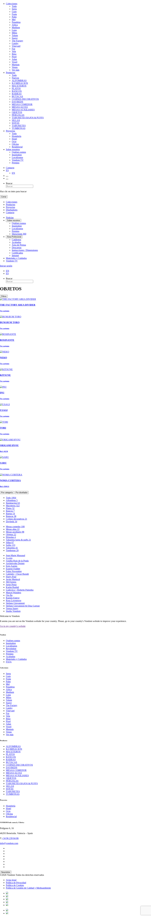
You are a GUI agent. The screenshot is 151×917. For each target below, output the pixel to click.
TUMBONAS (18, 128)
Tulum (15, 35)
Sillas (10, 542)
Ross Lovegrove (13, 600)
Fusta (14, 14)
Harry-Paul (11, 576)
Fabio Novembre (14, 571)
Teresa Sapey (12, 608)
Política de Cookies (15, 885)
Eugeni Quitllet (13, 568)
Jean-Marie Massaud (15, 555)
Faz (13, 48)
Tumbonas (12, 550)
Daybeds (11, 521)
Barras (10, 513)
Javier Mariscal (13, 579)
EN (13, 173)
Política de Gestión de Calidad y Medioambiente (28, 888)
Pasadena (16, 22)
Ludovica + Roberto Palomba (19, 590)
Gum (14, 11)
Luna (14, 30)
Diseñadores (11, 210)
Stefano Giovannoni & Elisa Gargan (23, 606)
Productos (10, 72)
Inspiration (17, 154)
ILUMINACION (20, 83)
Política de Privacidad (16, 882)
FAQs (9, 662)
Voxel (14, 62)
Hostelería (16, 136)
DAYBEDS (17, 101)
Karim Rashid (12, 587)
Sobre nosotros (13, 149)
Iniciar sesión (6, 266)
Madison (16, 27)
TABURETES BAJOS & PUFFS (28, 117)
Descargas (16, 247)
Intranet (15, 255)
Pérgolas (11, 537)
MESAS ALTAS (20, 107)
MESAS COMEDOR (22, 104)
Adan (14, 59)
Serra (14, 9)
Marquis (15, 64)
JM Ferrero (11, 582)
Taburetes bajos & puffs (18, 540)
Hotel (14, 139)
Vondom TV (18, 160)
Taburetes (12, 548)
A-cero (9, 558)
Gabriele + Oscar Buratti (17, 574)
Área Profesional (14, 237)
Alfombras (12, 500)
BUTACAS (17, 96)
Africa (15, 25)
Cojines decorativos (16, 519)
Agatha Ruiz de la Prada (17, 560)
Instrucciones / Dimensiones (25, 250)
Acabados (16, 242)
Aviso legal (11, 880)
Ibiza (14, 54)
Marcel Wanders (13, 592)
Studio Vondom (13, 611)
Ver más (15, 70)
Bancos (10, 511)
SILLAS (16, 120)
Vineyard (16, 46)
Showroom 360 (19, 234)
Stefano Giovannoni (15, 603)
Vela (14, 51)
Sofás (10, 545)
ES (7, 170)
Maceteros (13, 505)
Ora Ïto (9, 595)
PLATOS (16, 88)
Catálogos (16, 239)
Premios (15, 162)
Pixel (14, 56)
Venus (15, 67)
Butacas (11, 516)
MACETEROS (19, 86)
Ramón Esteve (12, 598)
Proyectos (10, 131)
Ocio (14, 141)
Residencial (17, 147)
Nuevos (15, 78)
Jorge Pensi (11, 584)
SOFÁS (15, 123)
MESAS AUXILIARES (23, 109)
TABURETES (19, 125)
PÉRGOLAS (18, 115)
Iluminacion (13, 503)
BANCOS (17, 91)
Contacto (10, 167)
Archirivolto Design (15, 563)
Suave (15, 38)
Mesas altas (12, 529)
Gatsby (15, 43)
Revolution (11, 648)
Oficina (15, 144)
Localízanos (17, 157)
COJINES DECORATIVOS (25, 99)
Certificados (17, 253)
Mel (13, 19)
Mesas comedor (15, 526)
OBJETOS (17, 112)
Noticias (10, 217)
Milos (14, 33)
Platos (10, 508)
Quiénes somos (19, 152)
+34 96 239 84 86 (10, 838)
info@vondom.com (9, 843)
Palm (14, 17)
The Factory (17, 40)
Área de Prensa (19, 245)
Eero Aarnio (11, 566)
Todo (14, 6)
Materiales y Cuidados (16, 258)
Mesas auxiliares (15, 532)
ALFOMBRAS (19, 80)
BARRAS (17, 94)
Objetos (11, 534)
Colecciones (11, 3)
